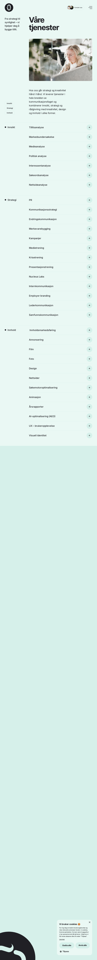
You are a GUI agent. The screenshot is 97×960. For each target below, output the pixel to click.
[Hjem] (9, 7)
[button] (74, 951)
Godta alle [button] (66, 945)
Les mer (62, 939)
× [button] (89, 922)
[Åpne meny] (90, 7)
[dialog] (74, 937)
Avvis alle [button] (83, 945)
